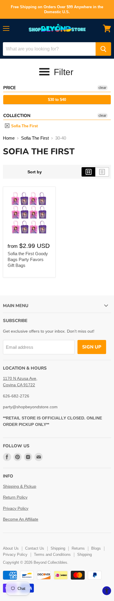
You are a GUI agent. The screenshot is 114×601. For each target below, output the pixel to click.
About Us (11, 548)
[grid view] (88, 172)
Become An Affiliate (20, 519)
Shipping (58, 548)
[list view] (102, 172)
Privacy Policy (15, 508)
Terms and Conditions (52, 554)
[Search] (103, 49)
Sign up (91, 347)
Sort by (34, 172)
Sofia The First (24, 126)
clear (102, 88)
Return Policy (15, 497)
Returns (78, 548)
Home (9, 138)
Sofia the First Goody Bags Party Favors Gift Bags (28, 259)
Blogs (96, 548)
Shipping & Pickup (19, 486)
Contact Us (34, 548)
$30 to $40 (57, 99)
